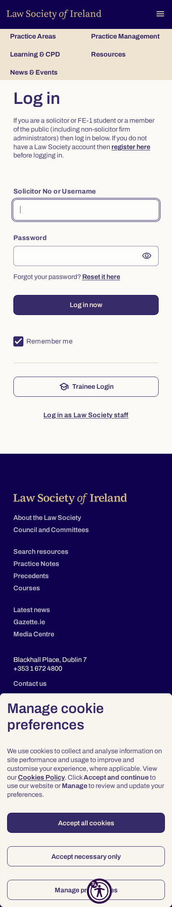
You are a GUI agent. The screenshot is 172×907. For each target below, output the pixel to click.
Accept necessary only (86, 856)
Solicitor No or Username (54, 191)
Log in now (86, 304)
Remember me (49, 341)
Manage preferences (86, 890)
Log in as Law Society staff (86, 415)
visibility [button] (147, 256)
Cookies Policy (41, 777)
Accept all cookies (86, 823)
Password (30, 237)
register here (130, 146)
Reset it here (101, 276)
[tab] (45, 36)
